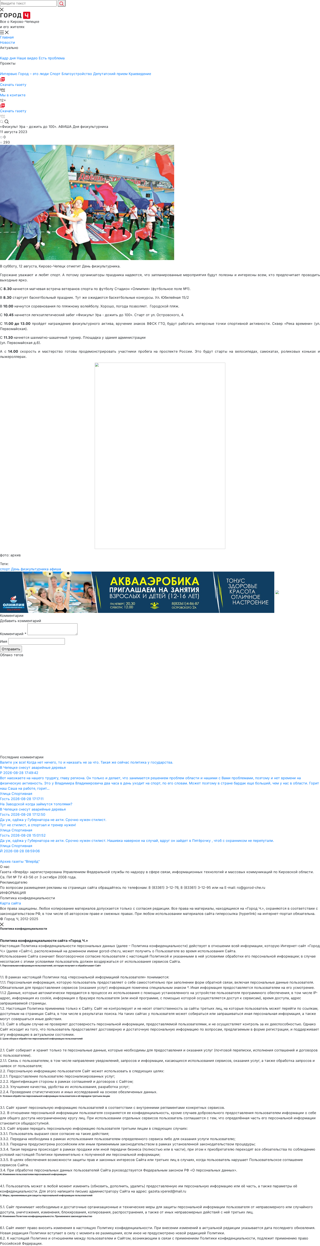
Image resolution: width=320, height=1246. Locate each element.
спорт (5, 569)
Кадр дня (8, 58)
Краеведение (140, 74)
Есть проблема (52, 58)
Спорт (56, 74)
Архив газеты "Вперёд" (20, 861)
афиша (55, 569)
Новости (7, 42)
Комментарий (13, 634)
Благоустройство (77, 74)
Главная (7, 37)
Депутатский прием (111, 74)
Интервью (9, 74)
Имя (3, 641)
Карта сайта (10, 903)
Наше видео (28, 58)
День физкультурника (30, 569)
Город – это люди (34, 74)
